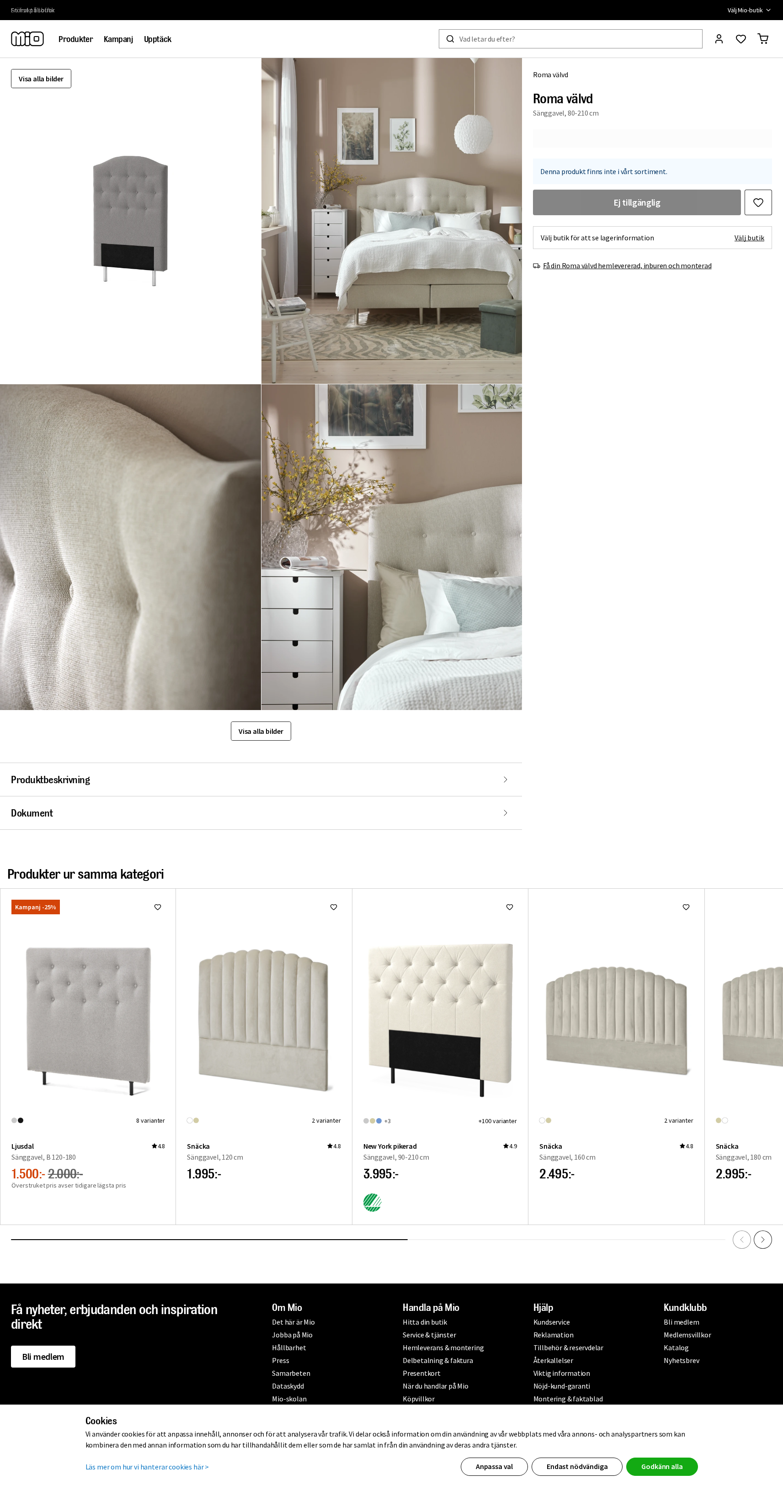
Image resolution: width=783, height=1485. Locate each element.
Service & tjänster (429, 1334)
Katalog (676, 1347)
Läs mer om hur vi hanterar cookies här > (147, 1466)
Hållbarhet (289, 1347)
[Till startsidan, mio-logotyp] (27, 39)
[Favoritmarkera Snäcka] (333, 907)
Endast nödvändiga (577, 1466)
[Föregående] (742, 1239)
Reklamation (553, 1334)
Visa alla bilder (41, 78)
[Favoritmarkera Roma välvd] (758, 202)
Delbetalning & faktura (438, 1360)
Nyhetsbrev (681, 1360)
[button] (391, 221)
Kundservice (551, 1321)
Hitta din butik (425, 1321)
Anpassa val (494, 1466)
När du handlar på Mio (436, 1385)
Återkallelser (553, 1360)
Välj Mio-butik (745, 10)
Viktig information (561, 1373)
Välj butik (749, 237)
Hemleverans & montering (443, 1347)
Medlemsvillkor (687, 1334)
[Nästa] (763, 1239)
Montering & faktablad (568, 1398)
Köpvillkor (419, 1398)
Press (280, 1360)
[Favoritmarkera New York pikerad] (509, 907)
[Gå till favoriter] (741, 39)
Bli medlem (43, 1356)
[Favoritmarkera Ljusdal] (157, 907)
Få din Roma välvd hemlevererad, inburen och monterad (627, 265)
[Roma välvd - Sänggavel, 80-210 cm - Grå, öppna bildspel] (130, 221)
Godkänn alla (661, 1466)
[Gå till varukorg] (763, 39)
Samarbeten (291, 1373)
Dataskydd (288, 1385)
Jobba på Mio (292, 1334)
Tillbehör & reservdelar (568, 1347)
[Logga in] (719, 39)
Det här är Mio (293, 1321)
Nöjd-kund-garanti (562, 1385)
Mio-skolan (289, 1398)
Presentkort (422, 1373)
